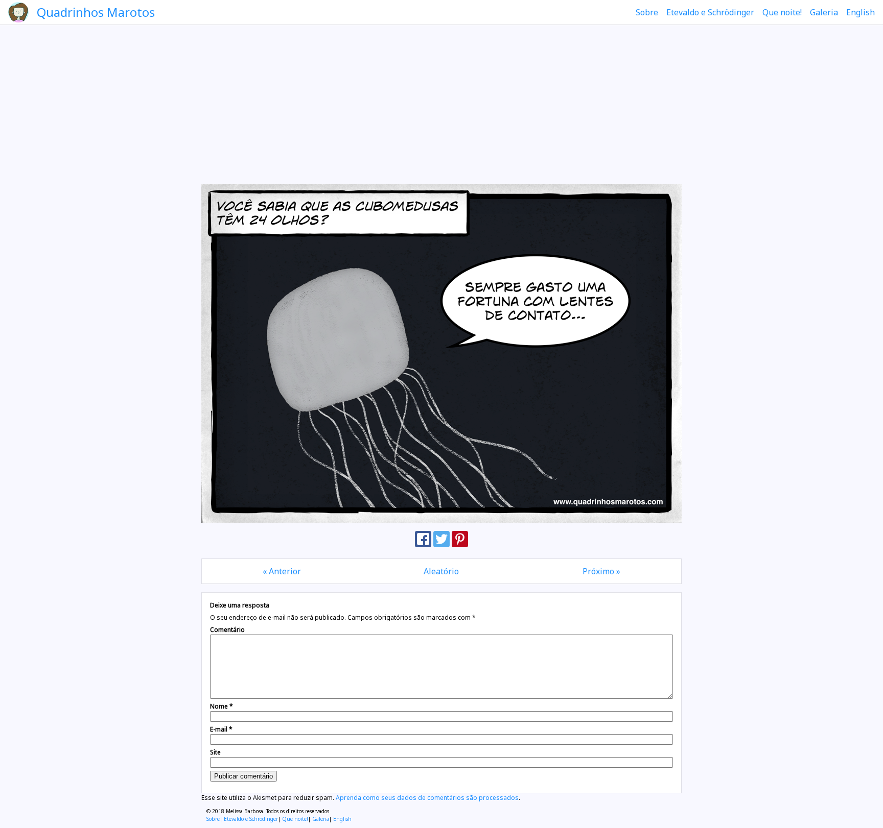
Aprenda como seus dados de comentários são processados (427, 797)
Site (215, 752)
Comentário (227, 629)
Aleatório (441, 571)
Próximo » (601, 571)
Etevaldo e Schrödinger (710, 12)
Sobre (647, 12)
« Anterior (282, 571)
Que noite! (782, 12)
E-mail (221, 729)
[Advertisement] (441, 104)
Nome (221, 706)
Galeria (824, 12)
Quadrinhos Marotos (96, 12)
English (860, 12)
